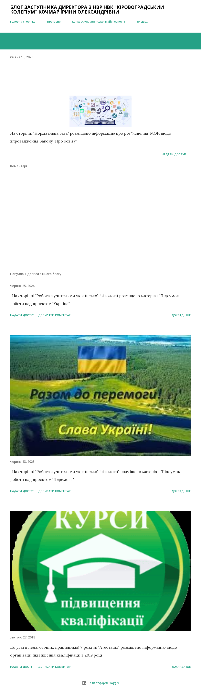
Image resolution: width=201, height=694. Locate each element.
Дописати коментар (54, 315)
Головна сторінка (23, 21)
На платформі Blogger (103, 683)
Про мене (53, 21)
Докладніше (181, 315)
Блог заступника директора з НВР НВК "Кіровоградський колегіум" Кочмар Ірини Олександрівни (87, 9)
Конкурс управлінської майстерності (98, 21)
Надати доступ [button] (174, 154)
